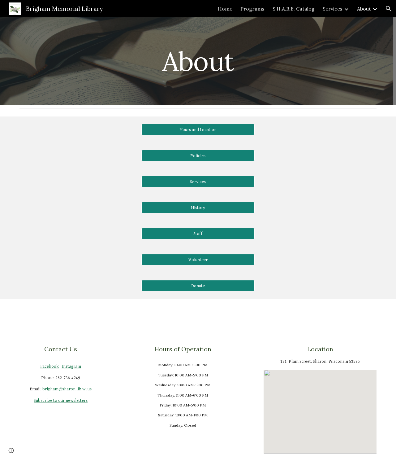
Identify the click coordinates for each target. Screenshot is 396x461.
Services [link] (332, 9)
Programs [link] (252, 9)
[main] (198, 61)
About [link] (364, 9)
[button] (388, 8)
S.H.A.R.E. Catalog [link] (294, 9)
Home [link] (225, 9)
